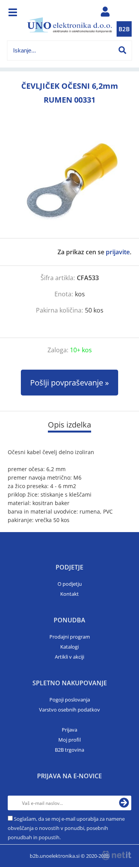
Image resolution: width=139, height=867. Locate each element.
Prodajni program (69, 636)
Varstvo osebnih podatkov (69, 709)
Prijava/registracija (105, 13)
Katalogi (69, 646)
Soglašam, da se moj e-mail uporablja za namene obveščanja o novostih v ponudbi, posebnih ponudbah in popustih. (66, 828)
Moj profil (69, 739)
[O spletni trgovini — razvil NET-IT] (116, 855)
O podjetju (70, 583)
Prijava (69, 729)
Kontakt (69, 593)
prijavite (118, 252)
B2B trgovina (69, 749)
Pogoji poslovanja (69, 699)
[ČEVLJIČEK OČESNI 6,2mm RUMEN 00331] (69, 180)
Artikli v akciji (69, 656)
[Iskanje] (122, 50)
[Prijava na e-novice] (124, 803)
